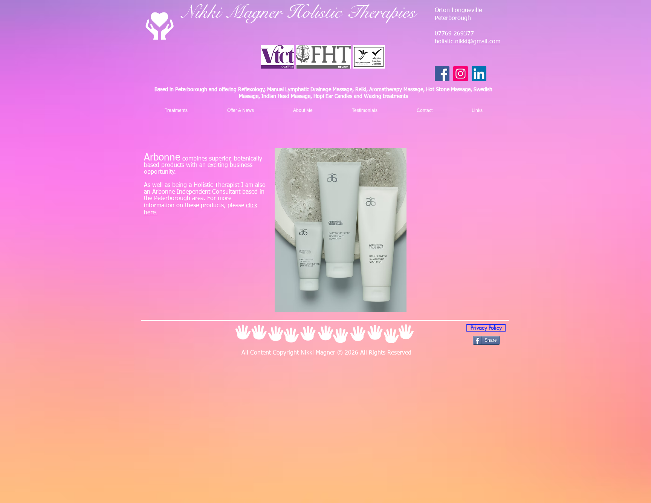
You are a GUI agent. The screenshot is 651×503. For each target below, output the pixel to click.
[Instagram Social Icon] (460, 73)
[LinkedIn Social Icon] (479, 73)
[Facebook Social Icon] (442, 73)
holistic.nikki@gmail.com (467, 42)
